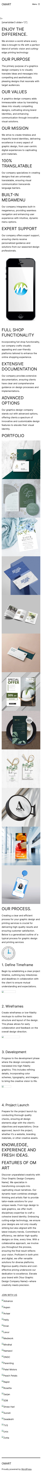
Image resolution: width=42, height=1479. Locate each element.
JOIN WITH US (9, 1295)
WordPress (26, 1469)
